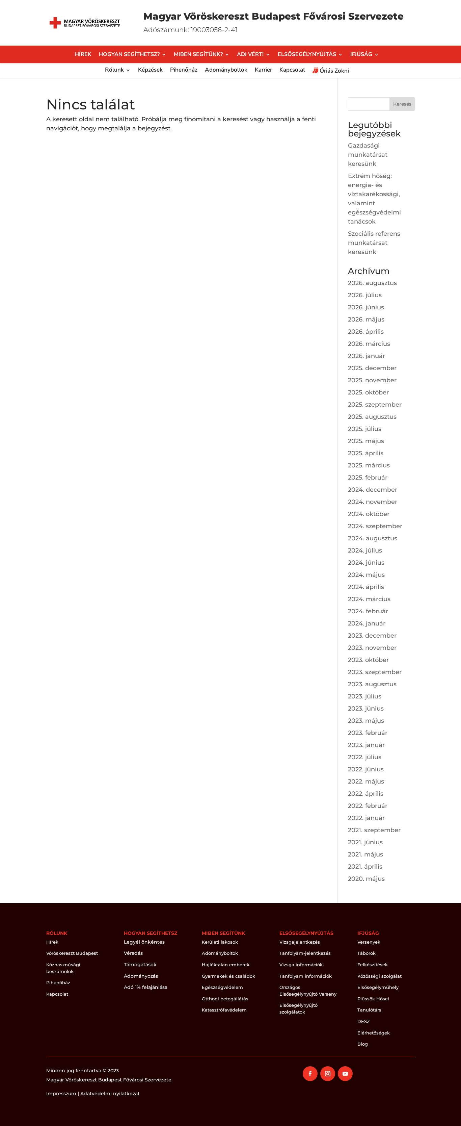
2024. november (372, 502)
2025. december (372, 368)
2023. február (367, 733)
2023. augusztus (372, 684)
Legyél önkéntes (144, 942)
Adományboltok (226, 71)
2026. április (366, 331)
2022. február (367, 806)
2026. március (369, 344)
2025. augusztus (372, 416)
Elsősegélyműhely (378, 987)
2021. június (365, 842)
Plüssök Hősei (373, 998)
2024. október (368, 514)
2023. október (368, 660)
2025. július (364, 429)
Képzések (150, 71)
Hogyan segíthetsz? (129, 55)
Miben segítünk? (198, 55)
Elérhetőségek (373, 1032)
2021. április (365, 866)
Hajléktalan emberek (225, 964)
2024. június (366, 562)
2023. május (366, 720)
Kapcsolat (292, 71)
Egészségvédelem (222, 987)
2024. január (366, 623)
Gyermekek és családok (228, 976)
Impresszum (61, 1094)
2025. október (368, 392)
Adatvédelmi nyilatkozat (110, 1094)
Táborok (366, 953)
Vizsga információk (301, 964)
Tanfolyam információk (305, 976)
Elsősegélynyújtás (307, 55)
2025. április (365, 453)
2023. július (364, 696)
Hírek (83, 55)
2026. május (366, 319)
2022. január (366, 818)
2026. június (366, 307)
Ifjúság (361, 55)
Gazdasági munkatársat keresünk (367, 155)
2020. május (366, 878)
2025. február (367, 477)
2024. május (366, 575)
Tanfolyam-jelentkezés (305, 953)
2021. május (365, 854)
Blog (362, 1044)
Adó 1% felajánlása (145, 987)
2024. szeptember (375, 526)
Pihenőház (183, 71)
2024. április (366, 587)
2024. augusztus (372, 538)
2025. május (366, 441)
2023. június (366, 708)
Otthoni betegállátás (225, 998)
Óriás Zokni (333, 71)
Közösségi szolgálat (379, 976)
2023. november (372, 647)
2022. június (366, 769)
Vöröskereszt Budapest (72, 953)
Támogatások (140, 965)
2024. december (372, 489)
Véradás (133, 953)
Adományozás (141, 976)
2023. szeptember (375, 672)
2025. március (369, 465)
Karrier (263, 71)
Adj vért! (250, 55)
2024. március (369, 599)
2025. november (372, 380)
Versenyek (368, 942)
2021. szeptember (374, 830)
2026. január (366, 356)
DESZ (363, 1021)
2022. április (365, 793)
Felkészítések (372, 964)
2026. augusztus (372, 283)
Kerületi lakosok (220, 942)
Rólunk (114, 71)
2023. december (372, 635)
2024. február (368, 611)
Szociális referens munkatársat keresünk (374, 243)
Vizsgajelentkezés (299, 942)
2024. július (365, 550)
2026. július (365, 295)
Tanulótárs (369, 1010)
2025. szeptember (375, 404)
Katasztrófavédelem (224, 1010)
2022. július (364, 757)
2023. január (366, 745)
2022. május (366, 781)
